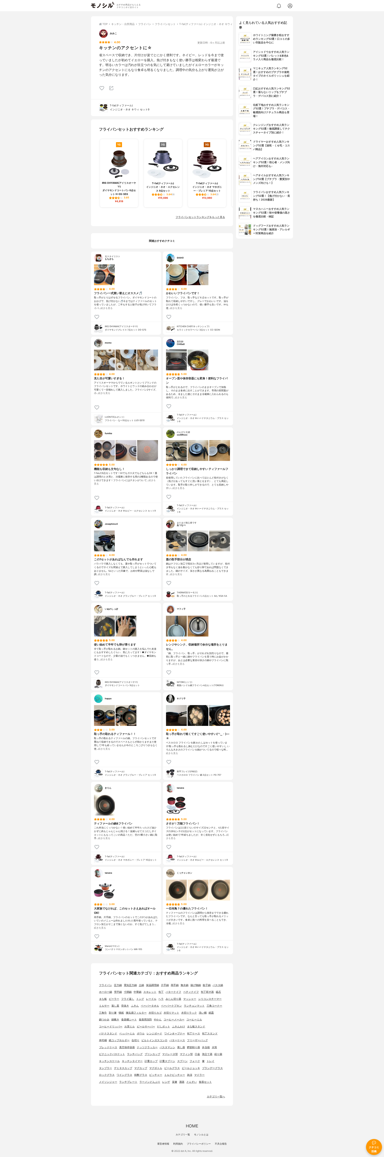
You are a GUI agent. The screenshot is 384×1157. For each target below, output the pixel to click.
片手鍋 (165, 985)
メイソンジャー (108, 1081)
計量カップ (151, 1061)
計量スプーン (167, 1061)
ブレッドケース (108, 1047)
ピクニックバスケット (112, 1054)
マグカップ (140, 1068)
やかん (158, 1019)
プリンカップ (152, 1054)
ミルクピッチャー (174, 1074)
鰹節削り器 (193, 1047)
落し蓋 (115, 1005)
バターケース (177, 1040)
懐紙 (121, 1012)
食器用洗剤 (145, 1019)
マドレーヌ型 (170, 1054)
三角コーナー (214, 1005)
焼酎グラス (140, 1074)
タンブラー (105, 1068)
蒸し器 (181, 1047)
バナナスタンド (108, 1033)
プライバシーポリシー (199, 1143)
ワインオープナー (174, 1033)
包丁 (161, 991)
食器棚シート (129, 1019)
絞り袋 (218, 1054)
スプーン (182, 1061)
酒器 (181, 1081)
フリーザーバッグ (197, 1040)
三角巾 (103, 1012)
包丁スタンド (210, 1033)
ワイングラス (124, 1074)
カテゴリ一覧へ (216, 1096)
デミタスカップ (123, 1068)
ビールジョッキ (191, 1068)
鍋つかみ (104, 1019)
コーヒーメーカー (174, 1019)
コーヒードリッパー (110, 1026)
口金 (197, 1054)
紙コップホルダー (119, 1040)
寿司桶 (103, 1040)
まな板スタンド (196, 1026)
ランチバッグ (135, 1054)
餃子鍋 (207, 985)
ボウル (141, 1033)
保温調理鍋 (152, 985)
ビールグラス (172, 1068)
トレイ (210, 1061)
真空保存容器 (127, 1047)
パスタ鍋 (218, 985)
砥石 (218, 991)
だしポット (163, 1026)
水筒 (214, 1047)
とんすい (191, 1081)
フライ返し (127, 998)
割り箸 (113, 1012)
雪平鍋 (118, 991)
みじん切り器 (173, 998)
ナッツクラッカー (147, 1047)
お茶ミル (129, 1026)
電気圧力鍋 (130, 985)
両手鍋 (175, 985)
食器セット (205, 1081)
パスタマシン (167, 1047)
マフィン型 (186, 1054)
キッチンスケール (109, 1061)
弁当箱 (206, 1047)
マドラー (199, 1074)
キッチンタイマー (132, 1061)
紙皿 (211, 1012)
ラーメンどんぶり (149, 1081)
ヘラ (161, 998)
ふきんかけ (178, 1026)
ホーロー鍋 (105, 991)
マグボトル (155, 1068)
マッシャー (189, 998)
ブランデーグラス (212, 1068)
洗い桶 (203, 1012)
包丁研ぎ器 (207, 991)
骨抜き (125, 1005)
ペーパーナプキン (171, 1005)
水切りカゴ (155, 1012)
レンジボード (154, 1033)
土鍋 (141, 985)
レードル (151, 998)
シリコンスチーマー (210, 998)
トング (140, 998)
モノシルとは (201, 1134)
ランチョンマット (194, 1005)
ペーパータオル (150, 1005)
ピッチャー (155, 1074)
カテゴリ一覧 (183, 1134)
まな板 (103, 998)
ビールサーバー (146, 1026)
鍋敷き (115, 1019)
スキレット (149, 991)
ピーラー (114, 998)
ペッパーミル (127, 1033)
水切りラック (189, 1012)
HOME (192, 1125)
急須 (189, 1074)
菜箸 (174, 1081)
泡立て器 (207, 1054)
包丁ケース (193, 1033)
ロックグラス (107, 1074)
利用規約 (178, 1143)
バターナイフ (173, 991)
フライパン (105, 985)
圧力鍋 (118, 985)
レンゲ (166, 1081)
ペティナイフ (191, 991)
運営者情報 (163, 1143)
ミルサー (104, 1005)
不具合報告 (221, 1143)
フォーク (195, 1061)
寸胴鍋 (128, 991)
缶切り (135, 1040)
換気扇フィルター (136, 1012)
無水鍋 (184, 985)
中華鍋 (137, 991)
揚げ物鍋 (195, 985)
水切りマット (171, 1012)
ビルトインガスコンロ (154, 1040)
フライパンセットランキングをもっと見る (200, 217)
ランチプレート (128, 1081)
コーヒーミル (194, 1019)
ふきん (135, 1005)
